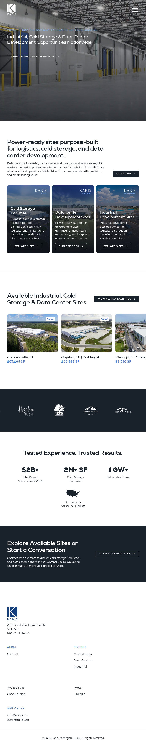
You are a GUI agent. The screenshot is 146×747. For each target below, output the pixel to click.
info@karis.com (17, 715)
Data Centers (83, 660)
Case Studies (16, 694)
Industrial (80, 666)
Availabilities (15, 687)
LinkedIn (79, 694)
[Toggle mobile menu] (135, 10)
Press (78, 687)
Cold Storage (83, 654)
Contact (12, 654)
